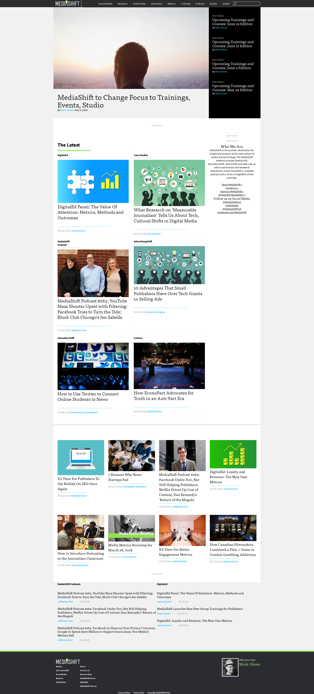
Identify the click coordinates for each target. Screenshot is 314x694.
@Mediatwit (231, 205)
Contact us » (232, 188)
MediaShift (68, 661)
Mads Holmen (79, 495)
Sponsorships (86, 674)
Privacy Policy (124, 692)
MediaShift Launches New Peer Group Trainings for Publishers (200, 608)
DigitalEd (63, 155)
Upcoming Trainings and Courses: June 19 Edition (233, 22)
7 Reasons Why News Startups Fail (124, 476)
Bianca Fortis (154, 411)
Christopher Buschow (134, 486)
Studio (226, 3)
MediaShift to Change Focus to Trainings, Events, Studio (124, 100)
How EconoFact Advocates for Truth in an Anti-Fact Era (164, 395)
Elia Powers (154, 233)
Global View (139, 3)
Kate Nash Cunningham (84, 412)
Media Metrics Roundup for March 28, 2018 (130, 547)
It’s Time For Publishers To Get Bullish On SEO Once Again (78, 483)
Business (123, 3)
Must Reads (218, 16)
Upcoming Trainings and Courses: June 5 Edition (233, 65)
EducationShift (66, 338)
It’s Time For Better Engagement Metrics (175, 551)
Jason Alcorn (78, 230)
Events (213, 3)
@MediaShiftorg (232, 202)
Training (185, 3)
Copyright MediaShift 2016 (159, 692)
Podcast (200, 3)
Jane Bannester (80, 565)
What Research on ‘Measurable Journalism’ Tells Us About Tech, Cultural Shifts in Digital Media (166, 215)
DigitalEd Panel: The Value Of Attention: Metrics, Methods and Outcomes (91, 212)
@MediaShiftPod (232, 209)
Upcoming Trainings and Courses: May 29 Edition (233, 88)
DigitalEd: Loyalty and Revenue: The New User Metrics (228, 477)
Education (156, 3)
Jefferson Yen (78, 330)
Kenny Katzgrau (156, 312)
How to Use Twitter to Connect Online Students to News (88, 396)
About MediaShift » (232, 184)
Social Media (105, 3)
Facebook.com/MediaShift (232, 212)
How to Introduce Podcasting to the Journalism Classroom (81, 555)
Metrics (172, 3)
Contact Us (85, 670)
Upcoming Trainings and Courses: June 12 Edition (233, 44)
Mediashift (67, 3)
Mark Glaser (67, 110)
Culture (138, 338)
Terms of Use (138, 692)
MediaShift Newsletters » (231, 195)
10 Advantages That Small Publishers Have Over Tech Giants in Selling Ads (168, 293)
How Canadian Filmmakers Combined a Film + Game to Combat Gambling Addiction (233, 549)
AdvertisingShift (143, 241)
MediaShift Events (88, 678)
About (83, 666)
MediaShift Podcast (64, 243)
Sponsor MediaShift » (232, 191)
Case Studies (141, 155)
